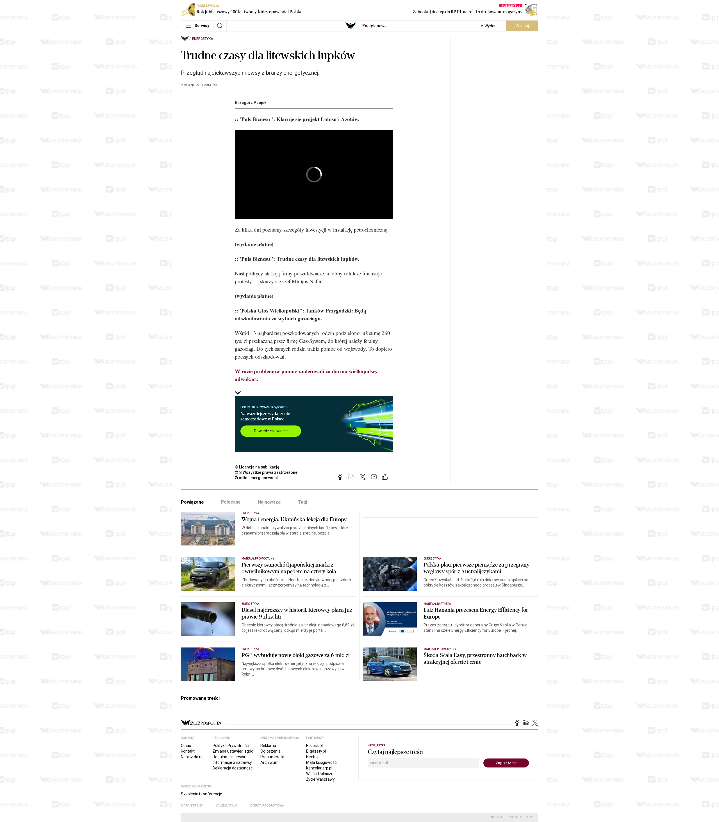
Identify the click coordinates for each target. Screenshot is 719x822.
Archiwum (269, 762)
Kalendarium (226, 805)
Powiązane (192, 502)
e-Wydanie (490, 26)
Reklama (268, 745)
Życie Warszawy (320, 779)
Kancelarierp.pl (319, 768)
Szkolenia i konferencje (201, 794)
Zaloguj (522, 26)
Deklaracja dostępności (233, 768)
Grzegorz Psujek (251, 102)
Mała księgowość (321, 762)
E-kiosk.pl (314, 745)
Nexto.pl (313, 757)
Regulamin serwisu (229, 757)
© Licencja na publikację (257, 467)
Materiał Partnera (437, 603)
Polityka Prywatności (231, 745)
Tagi (302, 502)
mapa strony (192, 805)
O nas (186, 745)
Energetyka (202, 39)
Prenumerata (272, 757)
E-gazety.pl (316, 751)
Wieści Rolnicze (319, 773)
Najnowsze (269, 502)
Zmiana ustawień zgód (233, 751)
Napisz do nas (193, 757)
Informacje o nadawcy (232, 762)
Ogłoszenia (270, 751)
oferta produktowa (267, 805)
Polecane (231, 502)
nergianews (374, 26)
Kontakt (188, 751)
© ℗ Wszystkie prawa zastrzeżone (266, 472)
